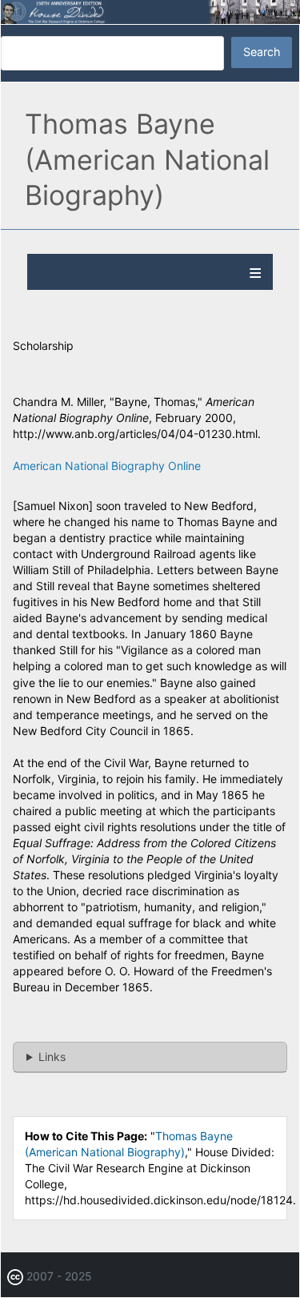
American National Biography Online (107, 465)
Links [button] (52, 1056)
